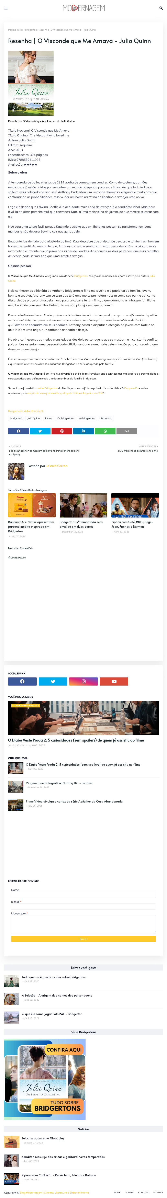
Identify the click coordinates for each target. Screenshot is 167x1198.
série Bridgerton (48, 388)
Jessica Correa (56, 465)
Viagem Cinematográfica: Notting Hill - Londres (59, 783)
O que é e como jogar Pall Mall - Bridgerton (52, 1014)
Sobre (129, 1192)
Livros (48, 418)
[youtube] (114, 681)
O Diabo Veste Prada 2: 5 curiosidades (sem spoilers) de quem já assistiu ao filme (76, 740)
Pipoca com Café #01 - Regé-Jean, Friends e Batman (132, 524)
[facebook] (22, 681)
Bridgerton (81, 276)
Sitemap (158, 1192)
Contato (143, 1192)
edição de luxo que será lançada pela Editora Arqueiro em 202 (65, 393)
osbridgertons (87, 418)
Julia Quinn (33, 418)
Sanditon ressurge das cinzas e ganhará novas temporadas (63, 1156)
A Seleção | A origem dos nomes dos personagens (57, 995)
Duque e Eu (131, 388)
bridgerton (31, 29)
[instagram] (83, 681)
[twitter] (53, 681)
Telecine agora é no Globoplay (43, 1138)
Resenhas (106, 418)
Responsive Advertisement (25, 411)
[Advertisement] (38, 843)
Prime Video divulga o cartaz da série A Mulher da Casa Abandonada (74, 801)
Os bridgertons (65, 418)
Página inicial (15, 29)
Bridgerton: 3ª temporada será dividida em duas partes (81, 524)
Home (117, 1192)
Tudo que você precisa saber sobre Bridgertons (54, 977)
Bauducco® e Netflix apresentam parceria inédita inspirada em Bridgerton (31, 526)
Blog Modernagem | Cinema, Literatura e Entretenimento (54, 1192)
